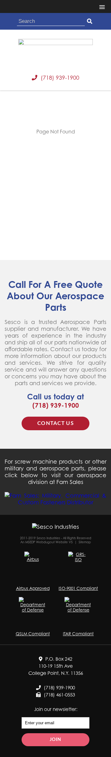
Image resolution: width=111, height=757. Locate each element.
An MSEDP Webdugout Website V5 (46, 542)
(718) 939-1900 (60, 77)
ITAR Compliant (78, 633)
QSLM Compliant (33, 633)
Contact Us (55, 423)
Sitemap (85, 542)
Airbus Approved (33, 588)
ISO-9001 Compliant (78, 588)
